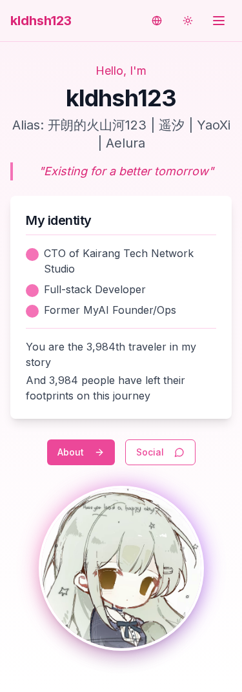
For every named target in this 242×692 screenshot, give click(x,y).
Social (150, 452)
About (70, 452)
